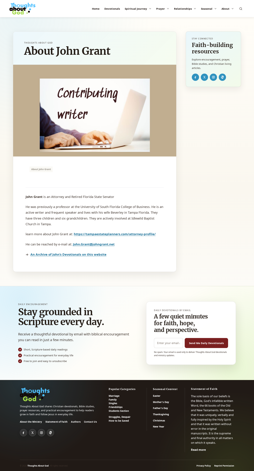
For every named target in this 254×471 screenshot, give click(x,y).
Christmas (159, 420)
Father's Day (160, 408)
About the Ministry (31, 421)
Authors (76, 421)
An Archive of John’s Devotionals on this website (68, 254)
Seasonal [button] (206, 8)
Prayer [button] (160, 8)
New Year (158, 426)
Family (113, 399)
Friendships (116, 407)
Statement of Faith (56, 421)
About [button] (225, 8)
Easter (156, 395)
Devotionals (112, 8)
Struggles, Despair (119, 416)
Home (96, 8)
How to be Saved (119, 420)
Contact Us (90, 421)
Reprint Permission (224, 465)
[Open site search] (240, 8)
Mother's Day (161, 402)
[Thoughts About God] (22, 8)
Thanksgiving (161, 414)
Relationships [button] (183, 8)
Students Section (119, 410)
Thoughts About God (38, 465)
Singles (113, 403)
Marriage (114, 395)
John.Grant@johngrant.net (94, 244)
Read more (198, 450)
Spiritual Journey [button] (136, 8)
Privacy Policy (203, 465)
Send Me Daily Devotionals (206, 343)
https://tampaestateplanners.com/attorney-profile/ (115, 234)
